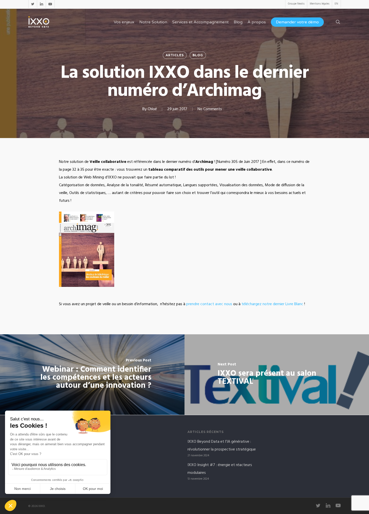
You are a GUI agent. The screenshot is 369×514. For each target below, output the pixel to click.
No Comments (210, 109)
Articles (175, 55)
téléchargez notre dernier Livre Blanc (272, 304)
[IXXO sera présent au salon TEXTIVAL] (276, 374)
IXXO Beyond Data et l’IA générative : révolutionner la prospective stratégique (222, 445)
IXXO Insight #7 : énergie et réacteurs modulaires (220, 469)
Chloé (152, 109)
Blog (198, 55)
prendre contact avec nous (209, 304)
